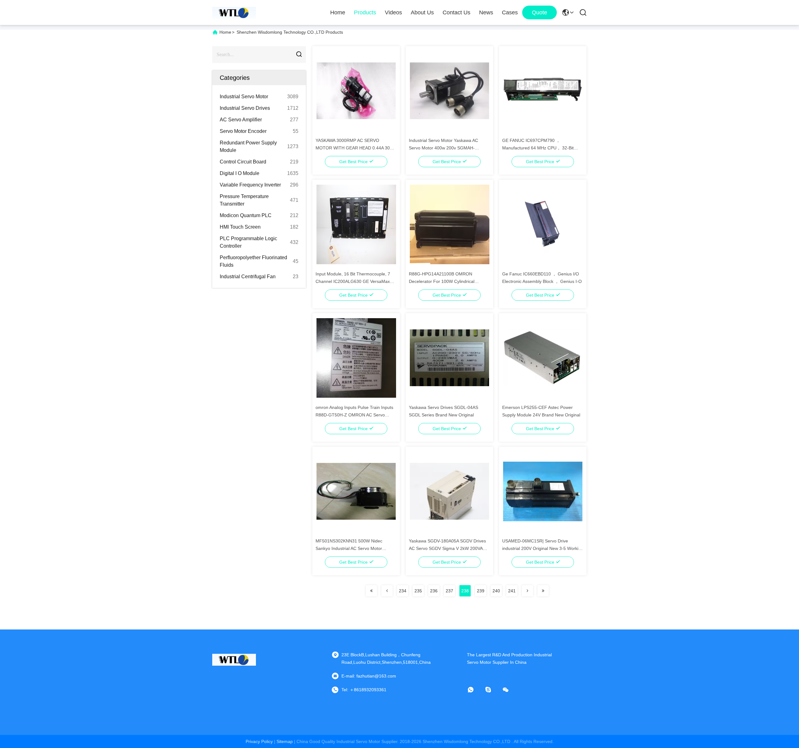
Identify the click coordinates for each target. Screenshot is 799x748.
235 (418, 590)
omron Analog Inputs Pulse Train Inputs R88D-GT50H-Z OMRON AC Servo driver (354, 415)
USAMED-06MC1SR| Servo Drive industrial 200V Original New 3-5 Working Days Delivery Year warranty (542, 548)
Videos (393, 12)
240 (496, 590)
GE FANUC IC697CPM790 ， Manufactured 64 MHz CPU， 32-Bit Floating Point (538, 148)
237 (449, 590)
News (486, 12)
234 (402, 590)
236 (434, 590)
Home (337, 12)
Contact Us (456, 12)
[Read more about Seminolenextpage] (371, 590)
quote (539, 12)
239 (480, 590)
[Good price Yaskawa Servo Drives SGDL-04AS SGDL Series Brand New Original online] (449, 357)
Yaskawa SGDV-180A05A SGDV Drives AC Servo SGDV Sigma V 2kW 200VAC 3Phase (447, 548)
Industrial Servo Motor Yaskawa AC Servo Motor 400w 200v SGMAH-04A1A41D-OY (443, 148)
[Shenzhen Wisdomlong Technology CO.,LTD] (234, 12)
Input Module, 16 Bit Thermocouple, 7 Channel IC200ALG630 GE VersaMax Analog (353, 281)
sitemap (285, 741)
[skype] (492, 689)
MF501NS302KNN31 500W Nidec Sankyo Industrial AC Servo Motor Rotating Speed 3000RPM (349, 548)
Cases (510, 12)
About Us (422, 12)
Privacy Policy (259, 741)
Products (365, 12)
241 (512, 590)
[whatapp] (475, 689)
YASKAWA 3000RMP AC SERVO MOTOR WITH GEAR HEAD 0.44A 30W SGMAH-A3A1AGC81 (355, 148)
